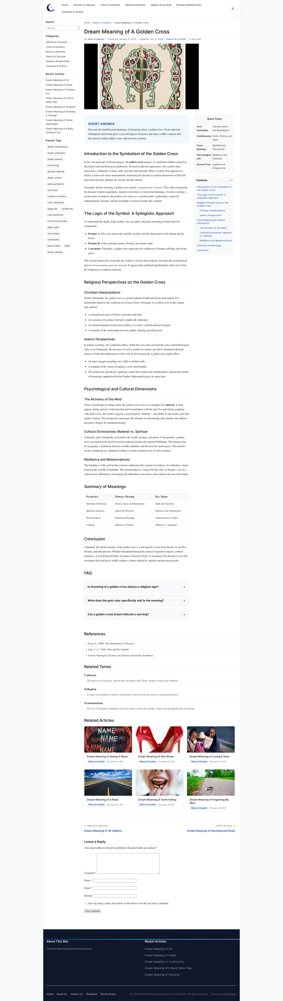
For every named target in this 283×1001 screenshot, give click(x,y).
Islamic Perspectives (210, 215)
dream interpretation (57, 147)
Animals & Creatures (84, 4)
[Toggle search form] (232, 8)
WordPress (230, 994)
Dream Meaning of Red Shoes (156, 756)
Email (88, 888)
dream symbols (55, 159)
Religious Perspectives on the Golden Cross (212, 204)
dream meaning (55, 252)
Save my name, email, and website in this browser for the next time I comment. (128, 903)
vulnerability (53, 239)
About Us (62, 994)
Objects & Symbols (161, 4)
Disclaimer (91, 994)
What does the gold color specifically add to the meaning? (126, 600)
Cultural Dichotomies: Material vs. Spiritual (215, 234)
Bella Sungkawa (96, 39)
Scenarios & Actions (73, 11)
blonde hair (67, 209)
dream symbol (54, 178)
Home (65, 4)
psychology (53, 165)
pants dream (53, 246)
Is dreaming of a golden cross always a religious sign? (123, 586)
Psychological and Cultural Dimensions (211, 221)
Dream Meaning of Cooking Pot (164, 961)
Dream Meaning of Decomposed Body (211, 830)
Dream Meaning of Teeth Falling (157, 799)
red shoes (52, 190)
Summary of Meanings (209, 245)
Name (88, 880)
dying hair (52, 209)
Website (88, 895)
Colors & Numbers (110, 4)
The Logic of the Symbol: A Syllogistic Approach (211, 196)
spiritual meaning (55, 171)
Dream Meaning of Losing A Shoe (209, 756)
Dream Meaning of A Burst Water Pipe (168, 968)
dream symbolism (56, 153)
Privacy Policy (108, 994)
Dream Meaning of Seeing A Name (107, 756)
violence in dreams (56, 196)
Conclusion (203, 250)
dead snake (53, 227)
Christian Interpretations (212, 210)
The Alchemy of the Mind (213, 228)
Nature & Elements (135, 4)
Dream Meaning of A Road (102, 799)
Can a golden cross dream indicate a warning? (118, 614)
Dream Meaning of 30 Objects (103, 830)
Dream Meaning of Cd (57, 80)
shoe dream (53, 233)
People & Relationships (188, 4)
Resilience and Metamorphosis (216, 240)
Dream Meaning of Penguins (60, 106)
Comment (90, 873)
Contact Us (76, 994)
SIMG (67, 246)
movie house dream (57, 221)
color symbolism (55, 202)
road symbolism (55, 215)
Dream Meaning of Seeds (59, 85)
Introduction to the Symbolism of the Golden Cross (214, 188)
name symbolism (55, 184)
